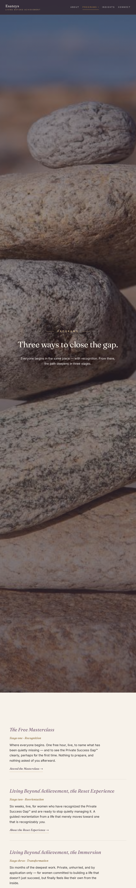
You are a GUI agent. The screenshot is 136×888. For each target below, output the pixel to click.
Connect (124, 7)
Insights (108, 7)
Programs (90, 7)
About (74, 7)
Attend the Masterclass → (26, 768)
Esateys (23, 7)
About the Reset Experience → (29, 830)
